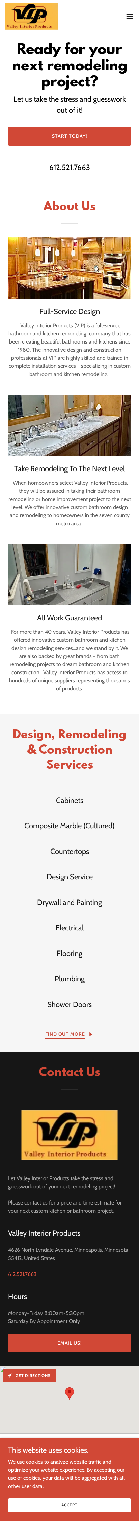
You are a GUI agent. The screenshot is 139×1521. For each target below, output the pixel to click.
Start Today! (69, 136)
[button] (129, 16)
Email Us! (69, 1343)
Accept (69, 1504)
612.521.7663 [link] (69, 167)
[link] (31, 16)
